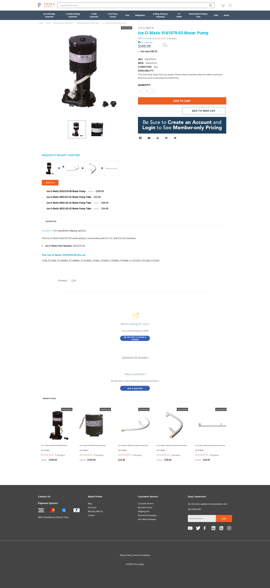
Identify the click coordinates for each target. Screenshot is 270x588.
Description (51, 221)
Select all (50, 183)
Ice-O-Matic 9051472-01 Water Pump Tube (133, 445)
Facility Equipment (94, 15)
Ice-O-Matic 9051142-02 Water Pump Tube (210, 445)
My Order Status (145, 507)
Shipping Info (143, 511)
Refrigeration (140, 15)
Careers (91, 515)
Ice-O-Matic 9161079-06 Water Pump (54, 445)
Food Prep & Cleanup (113, 15)
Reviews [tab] (62, 280)
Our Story (92, 507)
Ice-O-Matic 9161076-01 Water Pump (93, 445)
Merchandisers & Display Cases (198, 15)
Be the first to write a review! (135, 338)
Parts (127, 15)
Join (224, 518)
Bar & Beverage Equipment (49, 15)
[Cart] (224, 5)
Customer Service (145, 503)
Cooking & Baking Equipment (73, 15)
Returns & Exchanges (147, 515)
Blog (90, 503)
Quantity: (144, 85)
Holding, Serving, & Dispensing (160, 15)
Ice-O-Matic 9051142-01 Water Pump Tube (171, 445)
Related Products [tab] (49, 398)
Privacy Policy (126, 555)
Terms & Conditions (141, 555)
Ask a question (146, 42)
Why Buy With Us (95, 511)
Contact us (48, 230)
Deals (216, 15)
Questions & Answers (135, 357)
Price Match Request (147, 519)
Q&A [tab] (73, 280)
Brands (226, 15)
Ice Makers (179, 15)
